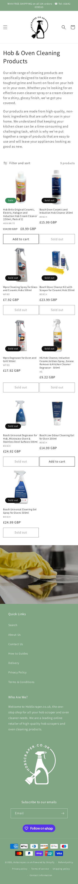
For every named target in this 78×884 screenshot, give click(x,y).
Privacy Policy (17, 672)
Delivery (13, 663)
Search (12, 625)
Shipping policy (61, 868)
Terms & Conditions (21, 682)
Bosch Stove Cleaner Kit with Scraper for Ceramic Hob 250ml (57, 288)
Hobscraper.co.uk (22, 862)
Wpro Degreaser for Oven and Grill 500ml (19, 359)
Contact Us (15, 644)
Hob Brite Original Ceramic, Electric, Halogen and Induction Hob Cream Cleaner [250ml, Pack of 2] (20, 214)
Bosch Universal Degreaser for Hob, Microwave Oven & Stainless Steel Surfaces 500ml (20, 438)
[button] (5, 27)
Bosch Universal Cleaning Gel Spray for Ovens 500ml (20, 511)
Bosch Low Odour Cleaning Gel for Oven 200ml (57, 437)
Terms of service (40, 868)
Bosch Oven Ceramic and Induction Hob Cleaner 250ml (56, 211)
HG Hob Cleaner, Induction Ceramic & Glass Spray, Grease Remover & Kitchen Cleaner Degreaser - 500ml (57, 362)
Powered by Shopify (43, 862)
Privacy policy (19, 868)
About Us (14, 635)
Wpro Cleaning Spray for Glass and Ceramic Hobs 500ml (20, 288)
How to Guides (18, 653)
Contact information (41, 875)
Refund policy (65, 862)
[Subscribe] (62, 813)
